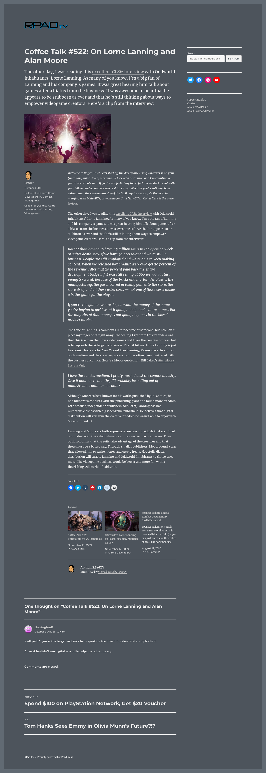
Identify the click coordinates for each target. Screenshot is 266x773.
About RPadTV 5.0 (197, 107)
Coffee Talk (30, 192)
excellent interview (118, 71)
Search (191, 53)
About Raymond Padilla (200, 111)
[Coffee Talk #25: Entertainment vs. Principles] (85, 521)
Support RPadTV (196, 99)
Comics (42, 192)
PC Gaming (45, 196)
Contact (191, 103)
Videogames (31, 200)
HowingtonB (44, 627)
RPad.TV (29, 757)
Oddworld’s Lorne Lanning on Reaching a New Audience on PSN (121, 539)
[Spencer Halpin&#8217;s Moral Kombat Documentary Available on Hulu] (160, 532)
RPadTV (29, 182)
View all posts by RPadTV (112, 571)
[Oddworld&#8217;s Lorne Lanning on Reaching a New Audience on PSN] (122, 521)
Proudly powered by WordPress (55, 757)
